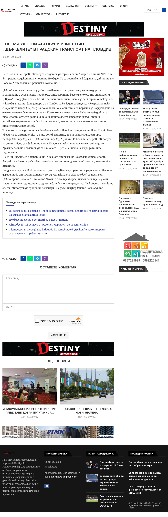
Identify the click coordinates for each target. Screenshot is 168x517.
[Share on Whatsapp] (30, 65)
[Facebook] (164, 10)
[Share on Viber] (45, 65)
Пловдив (39, 6)
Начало (25, 6)
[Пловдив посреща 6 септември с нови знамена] (87, 386)
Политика (107, 6)
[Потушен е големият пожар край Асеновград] (153, 187)
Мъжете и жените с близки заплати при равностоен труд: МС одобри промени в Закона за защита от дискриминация (153, 161)
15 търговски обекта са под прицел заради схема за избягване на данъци (151, 116)
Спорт (124, 6)
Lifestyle (62, 14)
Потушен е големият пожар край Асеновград (153, 201)
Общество (43, 14)
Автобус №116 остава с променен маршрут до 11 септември (48, 224)
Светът (89, 6)
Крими (56, 6)
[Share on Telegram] (37, 65)
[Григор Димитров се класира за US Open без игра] (129, 97)
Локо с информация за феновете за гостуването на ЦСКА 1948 (128, 158)
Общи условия (52, 462)
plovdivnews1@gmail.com (63, 476)
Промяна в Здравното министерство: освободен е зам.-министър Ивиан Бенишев (129, 206)
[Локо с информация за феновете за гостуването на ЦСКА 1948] (129, 140)
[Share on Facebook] (23, 65)
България (72, 6)
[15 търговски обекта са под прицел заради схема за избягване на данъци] (153, 97)
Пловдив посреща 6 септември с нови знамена (38, 219)
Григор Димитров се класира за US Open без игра (129, 111)
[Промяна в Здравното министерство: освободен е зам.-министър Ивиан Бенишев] (129, 187)
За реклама (50, 467)
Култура (25, 14)
